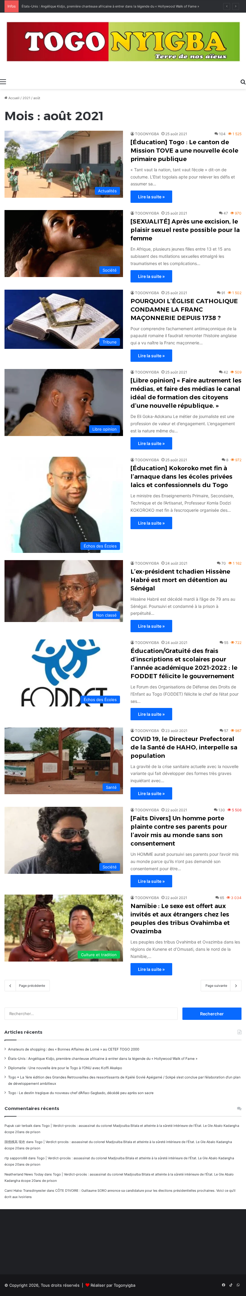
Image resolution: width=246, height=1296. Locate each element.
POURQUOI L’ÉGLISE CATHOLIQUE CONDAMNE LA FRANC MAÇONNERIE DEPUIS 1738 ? (184, 309)
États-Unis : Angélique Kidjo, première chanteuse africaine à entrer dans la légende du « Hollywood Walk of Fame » (102, 1059)
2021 (26, 98)
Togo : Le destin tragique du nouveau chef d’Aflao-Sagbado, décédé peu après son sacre (81, 1093)
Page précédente (32, 985)
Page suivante (216, 985)
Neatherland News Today (24, 1174)
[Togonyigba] (123, 44)
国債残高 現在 (14, 1142)
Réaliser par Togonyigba (113, 1285)
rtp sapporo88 (15, 1158)
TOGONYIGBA (147, 134)
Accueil (14, 98)
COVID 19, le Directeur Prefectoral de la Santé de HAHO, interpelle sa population (183, 747)
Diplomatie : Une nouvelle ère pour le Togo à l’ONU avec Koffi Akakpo (65, 1068)
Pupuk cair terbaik (18, 1126)
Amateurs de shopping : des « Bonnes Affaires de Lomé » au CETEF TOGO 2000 (73, 1049)
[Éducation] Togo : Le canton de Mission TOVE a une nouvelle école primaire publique (184, 151)
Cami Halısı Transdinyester (25, 1190)
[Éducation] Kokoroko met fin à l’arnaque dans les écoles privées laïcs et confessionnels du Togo (181, 477)
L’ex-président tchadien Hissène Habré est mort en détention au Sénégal (180, 580)
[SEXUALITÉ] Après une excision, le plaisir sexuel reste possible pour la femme (185, 230)
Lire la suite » (151, 196)
